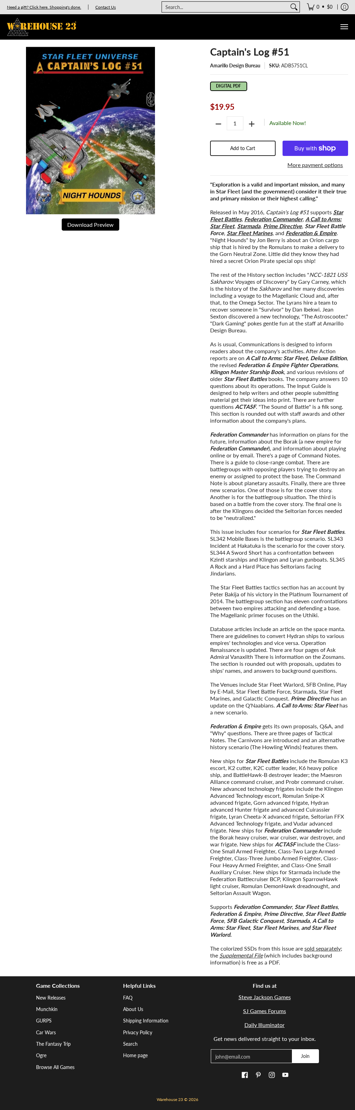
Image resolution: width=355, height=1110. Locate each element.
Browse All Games (55, 1067)
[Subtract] (218, 124)
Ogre (41, 1055)
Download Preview (90, 224)
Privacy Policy (137, 1032)
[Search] (294, 7)
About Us (133, 1009)
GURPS (44, 1021)
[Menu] (344, 27)
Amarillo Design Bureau (235, 65)
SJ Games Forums (264, 1011)
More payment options (315, 164)
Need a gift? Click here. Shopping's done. (44, 7)
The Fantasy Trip (53, 1044)
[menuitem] (320, 7)
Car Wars (46, 1032)
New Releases (51, 998)
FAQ (127, 998)
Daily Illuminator (264, 1024)
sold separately (322, 948)
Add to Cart (242, 148)
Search (130, 1044)
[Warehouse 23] (41, 27)
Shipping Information (145, 1021)
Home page (135, 1055)
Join (305, 1056)
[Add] (251, 124)
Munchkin (47, 1009)
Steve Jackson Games (265, 997)
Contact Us (105, 7)
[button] (245, 1075)
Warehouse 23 (170, 1099)
